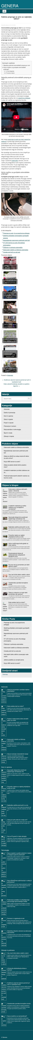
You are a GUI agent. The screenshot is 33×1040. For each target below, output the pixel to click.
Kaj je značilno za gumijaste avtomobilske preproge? (14, 68)
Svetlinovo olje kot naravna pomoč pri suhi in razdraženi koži (16, 381)
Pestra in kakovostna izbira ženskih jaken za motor (17, 719)
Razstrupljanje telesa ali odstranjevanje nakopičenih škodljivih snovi (16, 554)
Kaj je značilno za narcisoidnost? (17, 1016)
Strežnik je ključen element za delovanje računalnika (19, 931)
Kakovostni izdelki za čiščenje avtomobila (15, 250)
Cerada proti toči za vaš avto (11, 252)
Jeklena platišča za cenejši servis (14, 660)
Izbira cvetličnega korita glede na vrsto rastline (18, 544)
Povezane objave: (10, 73)
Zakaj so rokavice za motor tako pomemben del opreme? (17, 593)
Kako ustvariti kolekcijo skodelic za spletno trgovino (16, 385)
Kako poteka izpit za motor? (16, 602)
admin (7, 25)
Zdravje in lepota (9, 436)
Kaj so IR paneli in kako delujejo (17, 836)
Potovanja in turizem (10, 426)
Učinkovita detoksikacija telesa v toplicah (17, 969)
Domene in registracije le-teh (15, 918)
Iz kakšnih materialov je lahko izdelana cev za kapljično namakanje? (17, 507)
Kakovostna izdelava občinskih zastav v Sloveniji (17, 490)
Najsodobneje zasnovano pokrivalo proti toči (16, 240)
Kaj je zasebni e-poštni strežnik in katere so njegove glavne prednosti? (19, 854)
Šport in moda (8, 433)
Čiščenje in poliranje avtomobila (12, 247)
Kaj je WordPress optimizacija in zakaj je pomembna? (19, 881)
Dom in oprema (8, 416)
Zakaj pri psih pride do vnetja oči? (17, 820)
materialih (14, 161)
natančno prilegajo (24, 98)
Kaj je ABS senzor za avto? (12, 663)
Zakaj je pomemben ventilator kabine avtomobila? (18, 690)
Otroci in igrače (8, 419)
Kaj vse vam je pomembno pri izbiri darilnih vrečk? (18, 565)
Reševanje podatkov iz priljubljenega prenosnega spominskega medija (18, 900)
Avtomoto (10, 375)
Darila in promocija (9, 413)
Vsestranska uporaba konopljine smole (18, 583)
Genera (9, 5)
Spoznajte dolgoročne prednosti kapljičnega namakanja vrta (18, 518)
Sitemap (5, 674)
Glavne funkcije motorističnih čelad (17, 754)
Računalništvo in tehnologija (12, 429)
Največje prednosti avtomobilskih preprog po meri (16, 65)
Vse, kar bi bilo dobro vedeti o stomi (19, 574)
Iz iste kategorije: (10, 71)
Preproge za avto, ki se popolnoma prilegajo (16, 233)
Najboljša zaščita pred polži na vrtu (18, 527)
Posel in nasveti (8, 423)
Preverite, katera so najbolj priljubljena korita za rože (16, 536)
